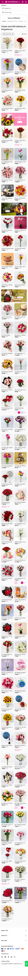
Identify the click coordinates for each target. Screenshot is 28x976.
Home (4, 21)
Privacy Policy (5, 961)
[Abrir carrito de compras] (25, 1)
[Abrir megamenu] (2, 1)
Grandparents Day (12, 21)
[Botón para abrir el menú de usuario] (22, 1)
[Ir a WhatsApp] (26, 964)
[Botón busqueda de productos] (19, 1)
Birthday (21, 21)
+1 (24, 412)
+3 (21, 55)
